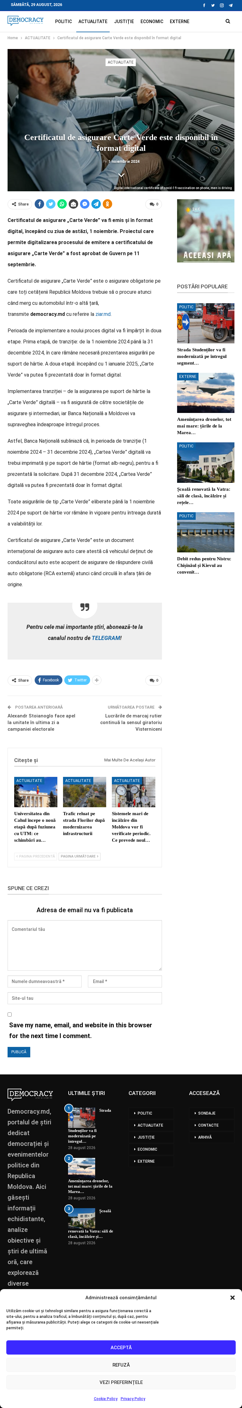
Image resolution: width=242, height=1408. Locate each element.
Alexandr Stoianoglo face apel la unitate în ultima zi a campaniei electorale (41, 722)
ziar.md (102, 314)
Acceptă (121, 1347)
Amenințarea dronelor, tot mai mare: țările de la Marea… (90, 1186)
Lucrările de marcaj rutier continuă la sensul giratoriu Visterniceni (131, 722)
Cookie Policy (106, 1399)
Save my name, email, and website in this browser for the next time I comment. (80, 1030)
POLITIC (63, 21)
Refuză (121, 1365)
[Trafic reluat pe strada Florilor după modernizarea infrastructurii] (84, 792)
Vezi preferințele (121, 1382)
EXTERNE (179, 21)
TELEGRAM (105, 638)
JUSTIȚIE (124, 21)
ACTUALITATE (92, 21)
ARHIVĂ (205, 1137)
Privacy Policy (133, 1399)
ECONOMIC (152, 21)
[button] (232, 1297)
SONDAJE (207, 1113)
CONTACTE (208, 1125)
